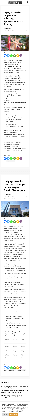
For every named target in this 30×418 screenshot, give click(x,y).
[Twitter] (8, 55)
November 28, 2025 (9, 30)
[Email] (14, 55)
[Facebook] (5, 55)
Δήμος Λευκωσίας (11, 370)
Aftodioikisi (8, 28)
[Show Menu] (2, 2)
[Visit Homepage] (15, 2)
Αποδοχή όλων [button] (13, 414)
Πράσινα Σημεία (21, 370)
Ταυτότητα (4, 400)
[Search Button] (28, 2)
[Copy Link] (17, 55)
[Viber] (20, 55)
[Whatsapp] (11, 55)
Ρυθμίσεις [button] (5, 414)
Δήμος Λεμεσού (11, 161)
